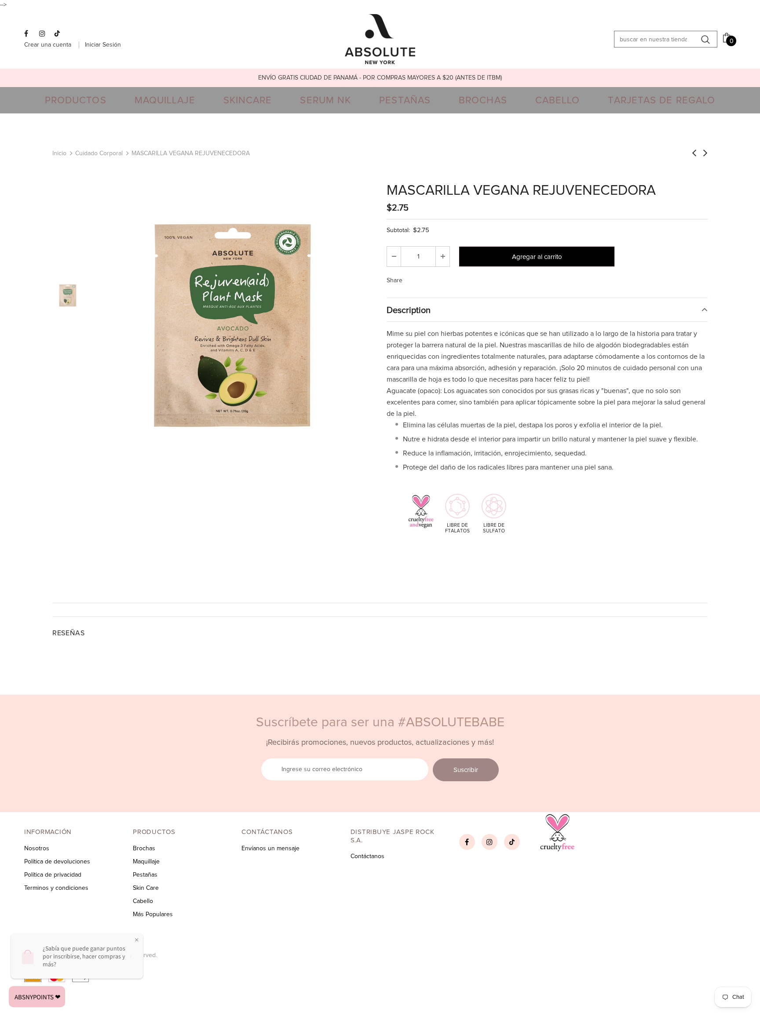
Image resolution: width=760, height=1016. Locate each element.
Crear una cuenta (48, 45)
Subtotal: (398, 230)
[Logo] (380, 39)
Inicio (59, 153)
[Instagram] (44, 34)
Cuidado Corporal (99, 153)
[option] (380, 78)
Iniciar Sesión (103, 45)
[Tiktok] (59, 34)
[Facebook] (29, 34)
